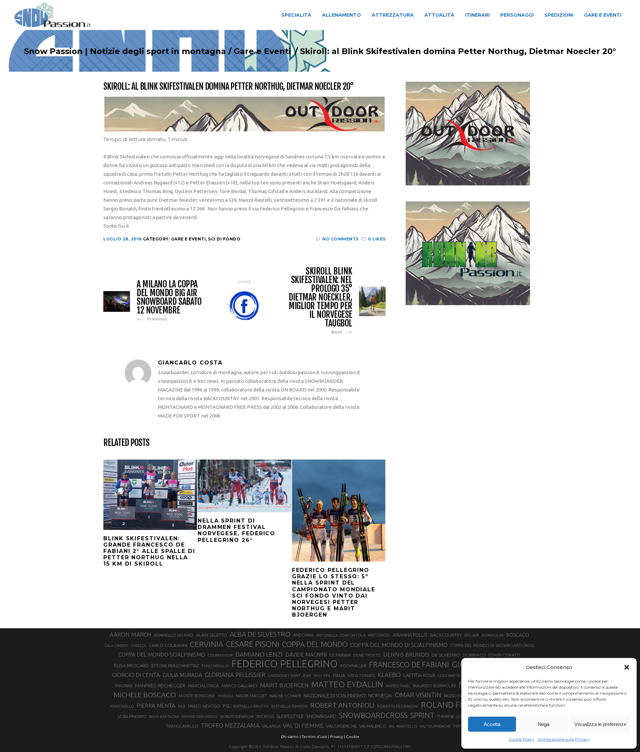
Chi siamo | (291, 736)
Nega (543, 724)
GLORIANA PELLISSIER (235, 674)
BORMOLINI (493, 635)
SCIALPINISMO (131, 716)
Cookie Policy (521, 739)
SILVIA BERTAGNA (164, 717)
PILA (181, 706)
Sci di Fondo (224, 238)
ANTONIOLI (379, 635)
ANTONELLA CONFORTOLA (340, 635)
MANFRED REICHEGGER (160, 685)
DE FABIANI (340, 655)
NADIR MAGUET (251, 695)
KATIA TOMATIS (361, 675)
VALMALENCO (372, 726)
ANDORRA (303, 635)
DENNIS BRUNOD (406, 654)
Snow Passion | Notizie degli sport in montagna (125, 51)
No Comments (340, 238)
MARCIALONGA (203, 685)
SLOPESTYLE (290, 716)
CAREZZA (138, 646)
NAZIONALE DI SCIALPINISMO (335, 695)
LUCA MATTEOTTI (453, 676)
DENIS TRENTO (367, 655)
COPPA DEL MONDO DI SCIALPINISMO (399, 645)
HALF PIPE (322, 676)
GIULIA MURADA (182, 675)
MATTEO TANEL (398, 686)
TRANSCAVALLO (182, 726)
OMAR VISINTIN (418, 695)
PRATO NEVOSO (204, 706)
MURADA (225, 696)
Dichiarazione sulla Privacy (564, 739)
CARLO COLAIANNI (168, 645)
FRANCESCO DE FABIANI (409, 664)
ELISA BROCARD (131, 665)
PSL (226, 706)
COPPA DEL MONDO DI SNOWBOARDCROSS (492, 645)
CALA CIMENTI (116, 646)
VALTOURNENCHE (435, 726)
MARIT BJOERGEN (284, 685)
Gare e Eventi (262, 51)
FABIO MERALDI (215, 666)
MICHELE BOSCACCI (145, 695)
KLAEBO (389, 674)
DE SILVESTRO (446, 655)
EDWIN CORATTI (504, 655)
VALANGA (271, 726)
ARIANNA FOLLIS (409, 635)
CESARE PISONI (252, 644)
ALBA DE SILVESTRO (260, 634)
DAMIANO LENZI (259, 654)
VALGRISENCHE (341, 726)
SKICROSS (265, 716)
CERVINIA (206, 644)
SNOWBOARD (321, 716)
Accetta (492, 724)
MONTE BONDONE (197, 695)
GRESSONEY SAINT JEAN (289, 675)
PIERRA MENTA (156, 706)
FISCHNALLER (353, 665)
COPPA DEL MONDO (315, 644)
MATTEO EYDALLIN (347, 684)
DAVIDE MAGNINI (306, 655)
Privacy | (337, 736)
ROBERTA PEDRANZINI (397, 706)
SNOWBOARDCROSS (373, 715)
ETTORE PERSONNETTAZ (175, 665)
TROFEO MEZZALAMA (230, 725)
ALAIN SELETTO (211, 635)
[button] (626, 667)
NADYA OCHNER (285, 695)
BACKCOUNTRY (446, 635)
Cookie (352, 736)
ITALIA (339, 675)
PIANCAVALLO (122, 706)
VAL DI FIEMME (303, 725)
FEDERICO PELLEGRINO (284, 664)
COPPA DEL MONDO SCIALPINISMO (161, 655)
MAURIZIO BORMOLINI (434, 685)
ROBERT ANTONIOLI (342, 705)
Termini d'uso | (315, 736)
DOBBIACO (474, 655)
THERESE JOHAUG (454, 716)
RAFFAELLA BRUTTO (251, 706)
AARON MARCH (130, 634)
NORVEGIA (380, 695)
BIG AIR (471, 635)
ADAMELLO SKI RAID (173, 635)
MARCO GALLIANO (239, 685)
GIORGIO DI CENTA (136, 675)
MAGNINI (123, 685)
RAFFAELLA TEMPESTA (289, 706)
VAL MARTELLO (403, 726)
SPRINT (422, 715)
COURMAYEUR (220, 655)
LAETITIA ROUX (419, 675)
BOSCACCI (517, 635)
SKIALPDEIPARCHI (236, 716)
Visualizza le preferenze (600, 724)
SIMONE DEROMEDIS (199, 717)
